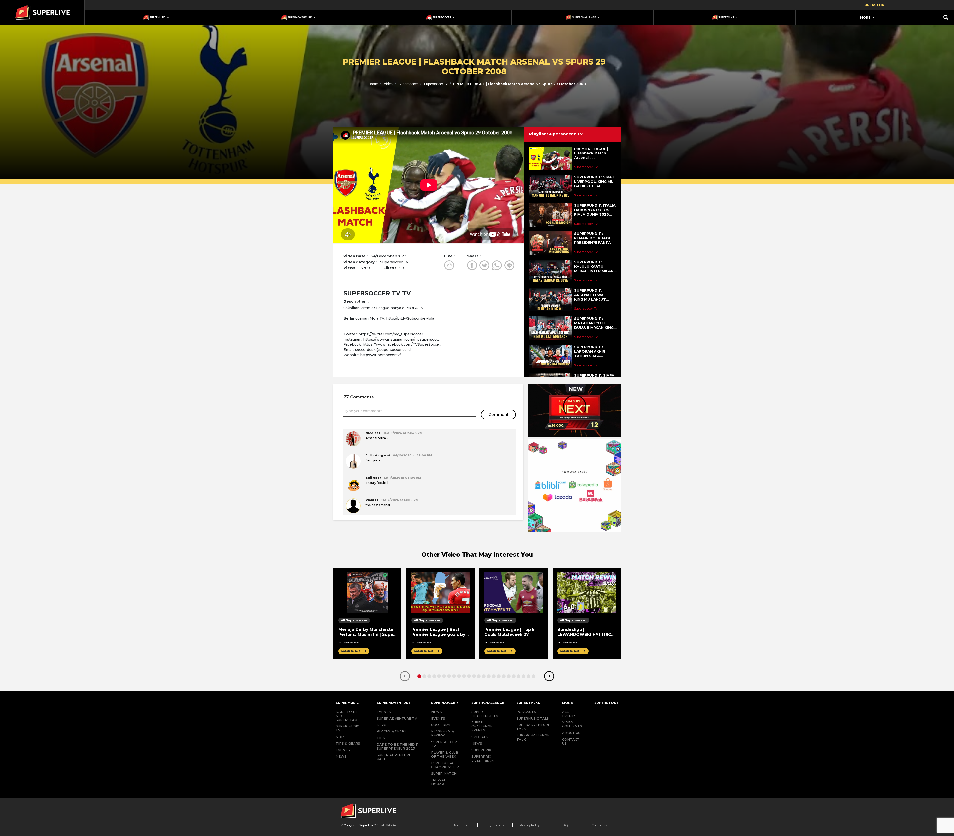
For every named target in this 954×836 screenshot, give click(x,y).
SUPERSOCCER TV (444, 744)
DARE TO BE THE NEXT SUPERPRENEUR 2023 (397, 746)
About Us (460, 825)
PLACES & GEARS (392, 731)
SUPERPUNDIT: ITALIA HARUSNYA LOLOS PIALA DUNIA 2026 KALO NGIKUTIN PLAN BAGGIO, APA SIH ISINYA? (595, 210)
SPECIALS (479, 737)
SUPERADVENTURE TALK (533, 727)
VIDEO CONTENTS (572, 724)
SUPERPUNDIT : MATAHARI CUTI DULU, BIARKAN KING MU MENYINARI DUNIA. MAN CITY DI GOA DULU (595, 323)
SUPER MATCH (444, 773)
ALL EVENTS (569, 714)
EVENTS (343, 750)
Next (549, 676)
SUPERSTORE (606, 703)
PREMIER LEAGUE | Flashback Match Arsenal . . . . (591, 153)
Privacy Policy (530, 825)
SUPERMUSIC (347, 703)
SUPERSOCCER (444, 703)
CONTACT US (571, 741)
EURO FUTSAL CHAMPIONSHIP (445, 765)
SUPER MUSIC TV (347, 728)
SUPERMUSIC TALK (533, 718)
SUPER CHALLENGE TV (484, 714)
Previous (405, 676)
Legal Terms (495, 825)
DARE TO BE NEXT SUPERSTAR (347, 716)
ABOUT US (571, 733)
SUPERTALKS (528, 703)
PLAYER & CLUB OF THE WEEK (444, 754)
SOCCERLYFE (442, 725)
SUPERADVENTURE (394, 703)
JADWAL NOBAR (438, 782)
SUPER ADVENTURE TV (397, 718)
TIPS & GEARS (348, 743)
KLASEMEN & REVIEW (442, 733)
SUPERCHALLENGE (487, 703)
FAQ (565, 825)
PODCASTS (526, 712)
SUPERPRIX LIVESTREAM (482, 758)
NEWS (341, 756)
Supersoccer (408, 84)
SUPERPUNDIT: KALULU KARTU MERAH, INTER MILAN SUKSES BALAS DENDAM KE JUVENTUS (594, 266)
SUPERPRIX (481, 750)
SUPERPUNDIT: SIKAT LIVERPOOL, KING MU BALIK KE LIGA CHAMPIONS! (594, 182)
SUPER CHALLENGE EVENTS (481, 726)
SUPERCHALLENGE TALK (533, 737)
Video (388, 84)
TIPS (381, 738)
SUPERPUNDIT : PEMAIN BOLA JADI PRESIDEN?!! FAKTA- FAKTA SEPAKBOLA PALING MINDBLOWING (593, 238)
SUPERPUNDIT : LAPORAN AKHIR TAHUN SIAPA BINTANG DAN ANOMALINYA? (589, 351)
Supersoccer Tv (435, 84)
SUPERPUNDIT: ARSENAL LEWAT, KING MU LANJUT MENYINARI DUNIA (591, 295)
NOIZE (341, 737)
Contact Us (599, 825)
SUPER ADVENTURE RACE (394, 757)
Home (373, 84)
